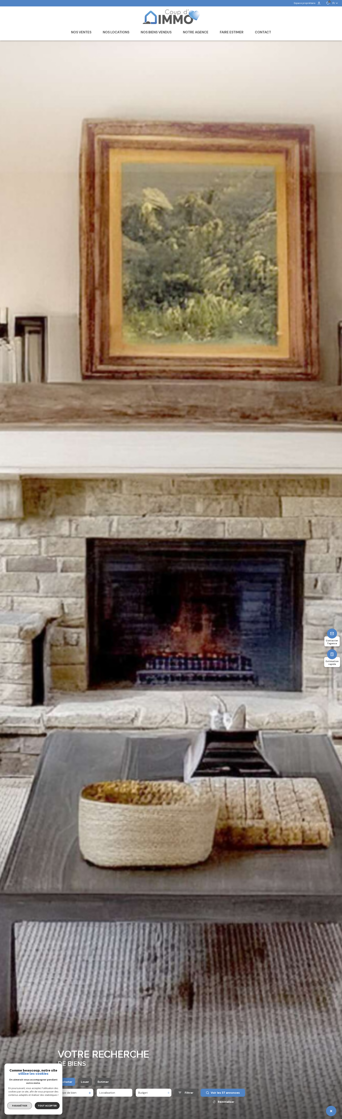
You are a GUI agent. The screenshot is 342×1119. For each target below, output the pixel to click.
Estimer (103, 1082)
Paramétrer (19, 1105)
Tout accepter (47, 1105)
